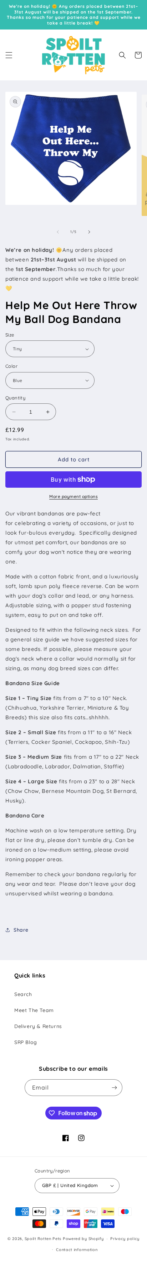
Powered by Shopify (83, 1238)
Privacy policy (125, 1238)
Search (23, 994)
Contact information (76, 1249)
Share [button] (21, 930)
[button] (9, 55)
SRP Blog (25, 1042)
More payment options (73, 496)
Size (9, 335)
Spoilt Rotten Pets (43, 1238)
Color (11, 366)
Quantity (15, 398)
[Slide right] (89, 232)
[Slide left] (58, 232)
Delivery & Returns (38, 1026)
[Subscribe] (114, 1087)
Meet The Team (34, 1010)
